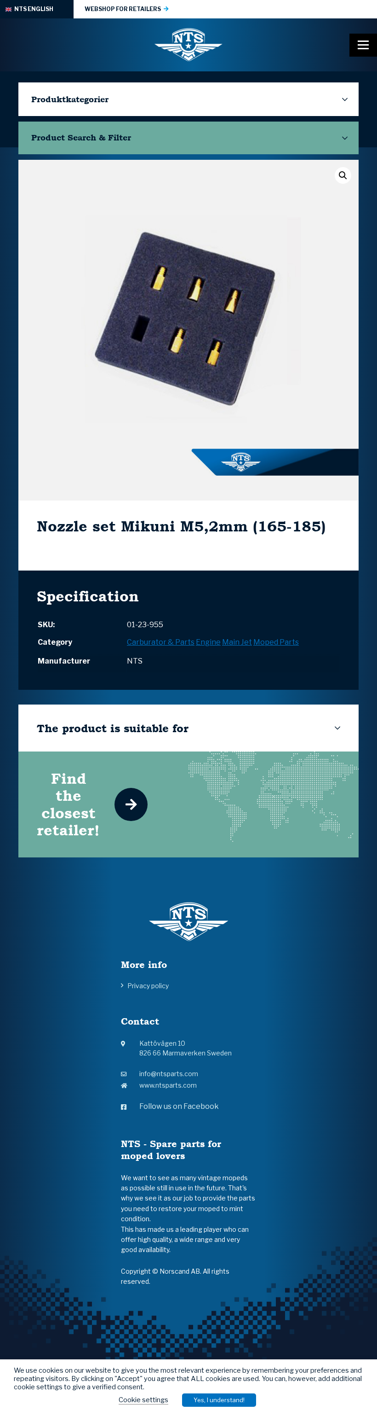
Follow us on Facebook (179, 1106)
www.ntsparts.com (168, 1085)
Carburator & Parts (160, 642)
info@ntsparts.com (168, 1074)
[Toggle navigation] (363, 45)
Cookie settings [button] (143, 1400)
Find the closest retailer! (68, 804)
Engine (208, 642)
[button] (343, 175)
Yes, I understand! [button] (219, 1400)
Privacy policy (148, 986)
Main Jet (237, 642)
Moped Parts (276, 642)
